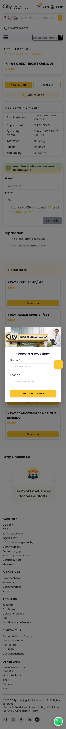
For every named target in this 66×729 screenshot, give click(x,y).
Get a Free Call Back (33, 393)
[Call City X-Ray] (58, 364)
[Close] (56, 331)
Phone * (15, 375)
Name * (15, 360)
